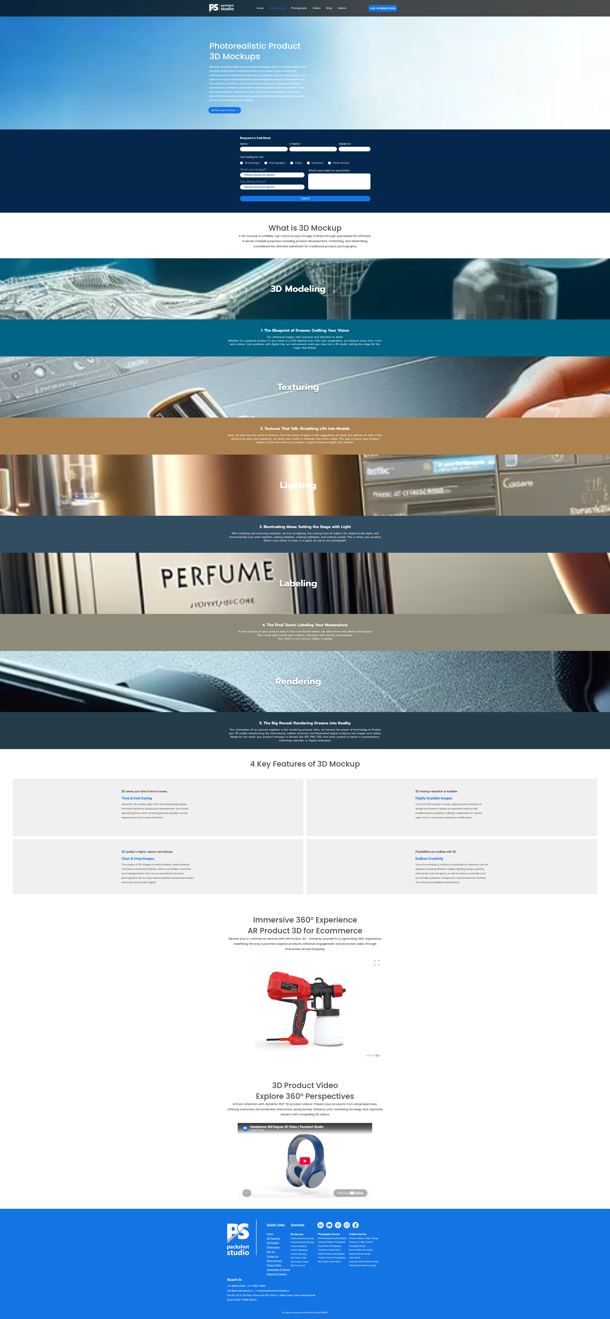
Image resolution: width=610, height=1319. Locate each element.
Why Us (271, 1251)
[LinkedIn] (320, 1225)
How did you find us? (253, 181)
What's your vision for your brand (328, 170)
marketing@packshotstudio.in (273, 1290)
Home (270, 1234)
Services (297, 1225)
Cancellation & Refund (278, 1269)
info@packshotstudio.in (240, 1290)
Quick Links (276, 1225)
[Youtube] (329, 1225)
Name (243, 144)
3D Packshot (273, 1238)
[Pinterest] (338, 1225)
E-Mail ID (295, 144)
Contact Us (272, 1256)
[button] (343, 8)
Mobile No (345, 144)
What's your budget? (253, 169)
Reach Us (234, 1280)
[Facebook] (355, 1225)
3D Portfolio (273, 1242)
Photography (273, 1247)
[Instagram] (347, 1225)
